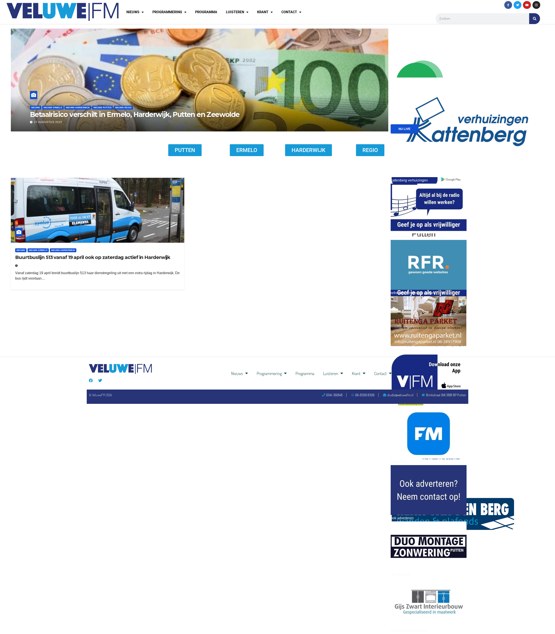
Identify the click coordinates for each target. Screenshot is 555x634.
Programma (206, 12)
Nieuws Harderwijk (99, 107)
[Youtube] (527, 5)
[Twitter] (517, 5)
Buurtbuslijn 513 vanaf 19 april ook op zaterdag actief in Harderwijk (92, 257)
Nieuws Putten (123, 107)
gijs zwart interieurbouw (409, 630)
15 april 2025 (29, 265)
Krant (262, 12)
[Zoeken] (534, 18)
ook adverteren (402, 518)
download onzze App (407, 405)
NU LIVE (404, 129)
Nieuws (132, 12)
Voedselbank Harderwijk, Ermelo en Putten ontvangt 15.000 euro (156, 114)
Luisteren (235, 12)
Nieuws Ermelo (74, 107)
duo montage (401, 574)
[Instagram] (536, 5)
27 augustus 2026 (69, 122)
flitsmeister (399, 462)
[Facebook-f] (508, 5)
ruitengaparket (402, 349)
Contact (289, 12)
